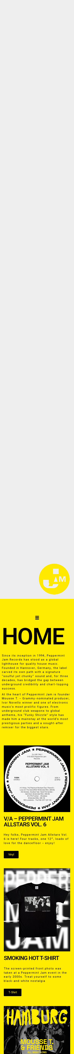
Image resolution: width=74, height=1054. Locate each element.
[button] (37, 617)
